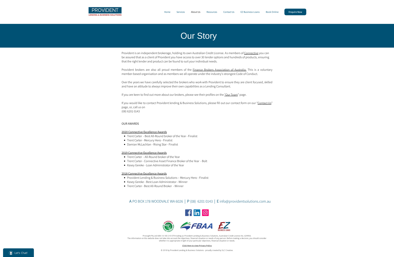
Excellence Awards (155, 173)
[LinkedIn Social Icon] (197, 212)
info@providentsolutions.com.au (245, 201)
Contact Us (264, 103)
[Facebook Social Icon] (188, 212)
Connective (251, 53)
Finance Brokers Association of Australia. (219, 70)
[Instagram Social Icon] (205, 212)
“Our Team (231, 95)
